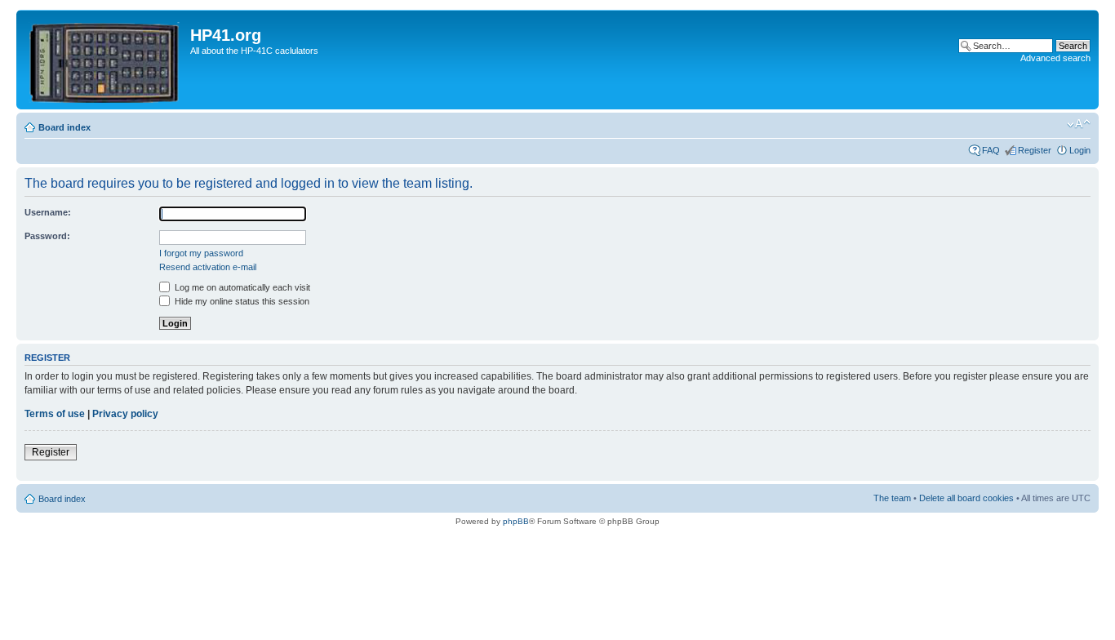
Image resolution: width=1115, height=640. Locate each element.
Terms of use (54, 414)
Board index (64, 127)
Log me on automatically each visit (241, 287)
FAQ (991, 150)
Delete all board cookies (966, 498)
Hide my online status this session (240, 301)
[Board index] (105, 59)
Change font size (1079, 124)
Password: (47, 236)
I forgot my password (201, 253)
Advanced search (1055, 58)
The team (892, 498)
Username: (47, 212)
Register (1034, 150)
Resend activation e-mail (207, 267)
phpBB (516, 521)
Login (1080, 150)
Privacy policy (125, 414)
